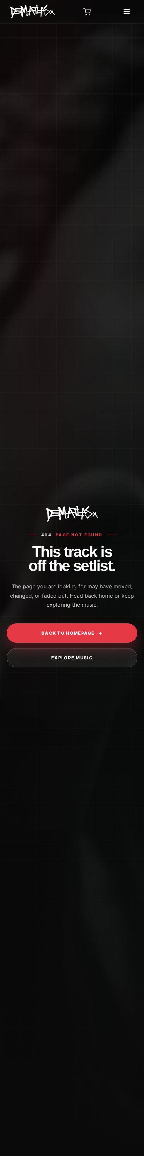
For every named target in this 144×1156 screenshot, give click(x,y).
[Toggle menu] (126, 11)
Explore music (72, 657)
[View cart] (87, 11)
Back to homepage (72, 633)
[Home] (32, 11)
